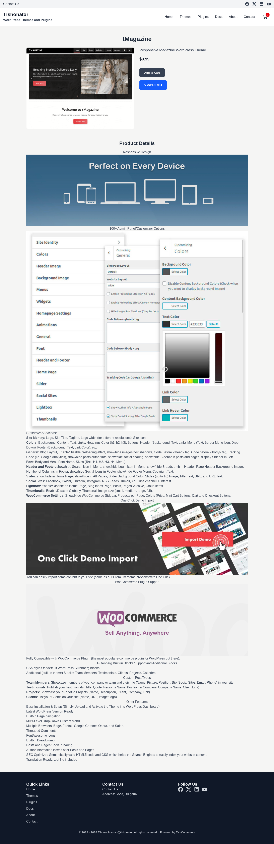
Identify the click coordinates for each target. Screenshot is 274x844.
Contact (249, 16)
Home (169, 16)
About (233, 16)
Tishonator (15, 14)
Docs (218, 16)
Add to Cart (152, 72)
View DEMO (153, 85)
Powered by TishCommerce (177, 832)
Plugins (203, 16)
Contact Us (11, 4)
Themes (185, 16)
